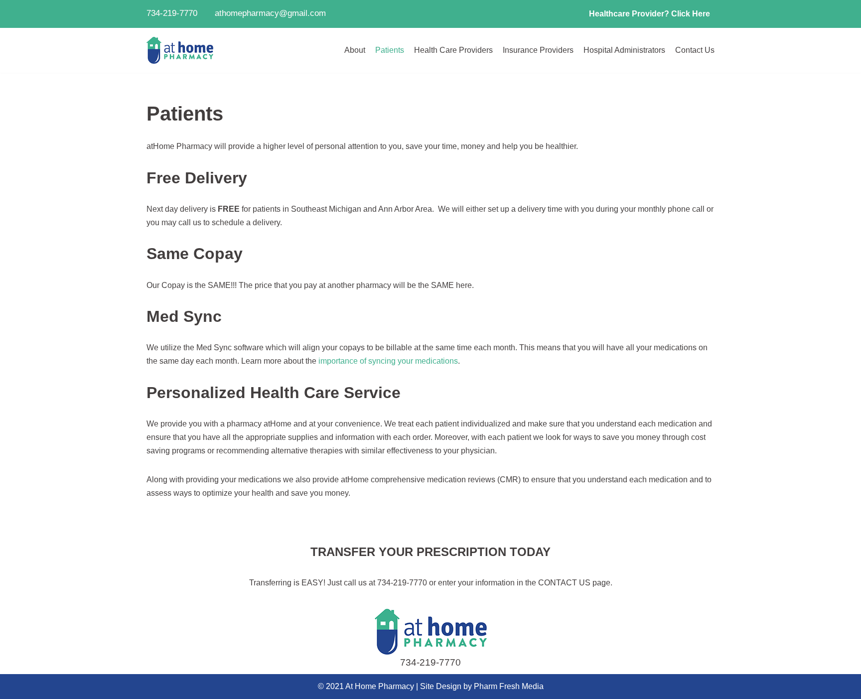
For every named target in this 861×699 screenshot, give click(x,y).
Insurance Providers (538, 50)
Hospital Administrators (624, 50)
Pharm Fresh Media (509, 686)
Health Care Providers (453, 50)
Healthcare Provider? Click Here (649, 13)
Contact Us (695, 50)
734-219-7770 (430, 662)
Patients (389, 50)
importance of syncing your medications (388, 361)
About (354, 50)
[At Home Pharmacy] (179, 50)
